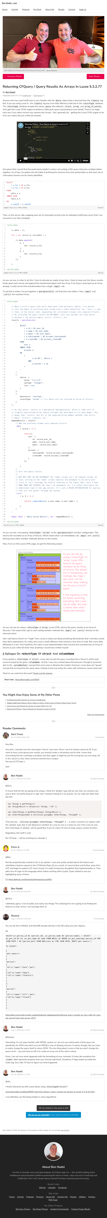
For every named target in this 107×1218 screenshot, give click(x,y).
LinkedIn (52, 1187)
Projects (39, 1197)
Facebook (62, 1187)
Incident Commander (59, 1209)
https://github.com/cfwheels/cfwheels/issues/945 (30, 879)
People (61, 9)
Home (4, 9)
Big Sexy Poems (23, 1209)
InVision (91, 1197)
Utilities (82, 1197)
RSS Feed (53, 1200)
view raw (100, 207)
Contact (71, 9)
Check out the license (42, 673)
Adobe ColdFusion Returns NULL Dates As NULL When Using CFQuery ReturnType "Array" (41, 703)
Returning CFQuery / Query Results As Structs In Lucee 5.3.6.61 (31, 709)
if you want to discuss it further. (53, 1114)
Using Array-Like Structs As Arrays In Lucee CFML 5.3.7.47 (29, 706)
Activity (14, 9)
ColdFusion (27, 95)
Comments (38, 95)
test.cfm (6, 525)
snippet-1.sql (8, 207)
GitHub (25, 207)
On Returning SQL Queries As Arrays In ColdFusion (26, 700)
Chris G (15, 847)
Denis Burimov (51, 70)
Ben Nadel (10, 92)
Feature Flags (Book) (80, 1209)
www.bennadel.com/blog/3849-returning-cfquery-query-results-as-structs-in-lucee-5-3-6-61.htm (50, 1091)
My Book (37, 9)
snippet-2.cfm (8, 273)
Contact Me (62, 1197)
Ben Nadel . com (9, 3)
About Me (49, 9)
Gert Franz (17, 734)
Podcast (25, 9)
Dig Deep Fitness (40, 1209)
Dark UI (82, 9)
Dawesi (15, 915)
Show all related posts (95, 715)
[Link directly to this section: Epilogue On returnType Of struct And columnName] (3, 654)
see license (65, 1130)
